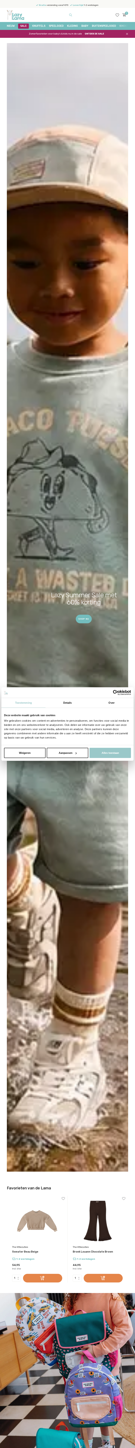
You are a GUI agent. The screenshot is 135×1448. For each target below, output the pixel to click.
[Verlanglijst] (117, 15)
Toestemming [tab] (23, 702)
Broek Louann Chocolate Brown (93, 1251)
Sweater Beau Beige (25, 1251)
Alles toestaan (110, 752)
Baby (84, 25)
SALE (23, 25)
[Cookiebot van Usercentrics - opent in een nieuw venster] (115, 692)
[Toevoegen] (42, 1278)
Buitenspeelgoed (104, 25)
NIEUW (11, 25)
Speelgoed (56, 25)
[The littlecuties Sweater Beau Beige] (37, 1221)
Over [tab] (111, 702)
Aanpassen (65, 752)
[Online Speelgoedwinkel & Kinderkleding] (18, 15)
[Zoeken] (70, 15)
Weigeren (25, 752)
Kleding (72, 25)
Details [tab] (67, 702)
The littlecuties (20, 1247)
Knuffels (38, 25)
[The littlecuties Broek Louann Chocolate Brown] (98, 1221)
